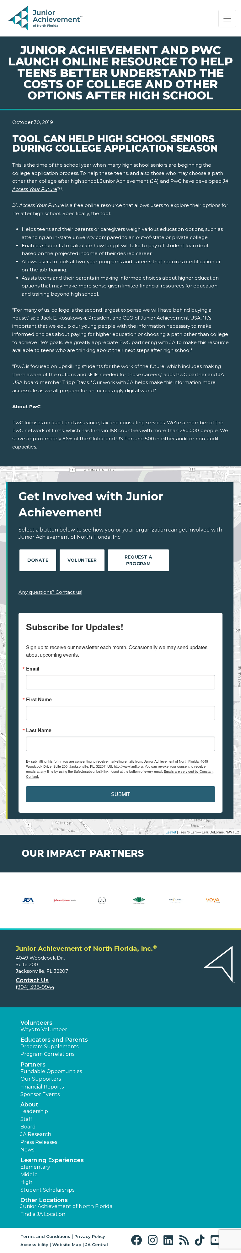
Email (32, 668)
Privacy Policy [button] (89, 1236)
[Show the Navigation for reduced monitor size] (227, 18)
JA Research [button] (35, 1134)
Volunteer (82, 560)
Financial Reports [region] (42, 1087)
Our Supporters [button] (40, 1079)
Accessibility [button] (34, 1244)
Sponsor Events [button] (40, 1094)
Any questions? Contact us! (50, 592)
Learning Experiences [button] (52, 1160)
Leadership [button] (34, 1111)
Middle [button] (29, 1175)
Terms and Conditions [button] (45, 1236)
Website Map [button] (66, 1244)
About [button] (29, 1104)
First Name (39, 699)
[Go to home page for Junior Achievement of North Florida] (46, 18)
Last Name (38, 730)
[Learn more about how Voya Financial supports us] (213, 904)
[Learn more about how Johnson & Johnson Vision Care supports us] (65, 904)
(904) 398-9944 (35, 987)
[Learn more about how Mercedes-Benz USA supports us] (102, 904)
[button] (138, 1240)
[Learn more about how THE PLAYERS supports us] (176, 904)
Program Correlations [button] (47, 1054)
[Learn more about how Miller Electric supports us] (139, 904)
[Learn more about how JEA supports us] (28, 904)
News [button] (27, 1150)
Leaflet (171, 831)
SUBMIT (120, 794)
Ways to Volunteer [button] (43, 1030)
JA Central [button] (96, 1244)
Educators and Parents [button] (54, 1040)
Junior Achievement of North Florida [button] (66, 1206)
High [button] (26, 1182)
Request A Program (138, 560)
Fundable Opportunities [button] (51, 1071)
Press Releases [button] (38, 1142)
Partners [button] (33, 1064)
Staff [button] (26, 1119)
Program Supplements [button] (49, 1047)
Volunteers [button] (36, 1023)
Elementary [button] (35, 1167)
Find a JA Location (42, 1214)
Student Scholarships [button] (47, 1190)
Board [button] (28, 1127)
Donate (37, 560)
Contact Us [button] (32, 980)
